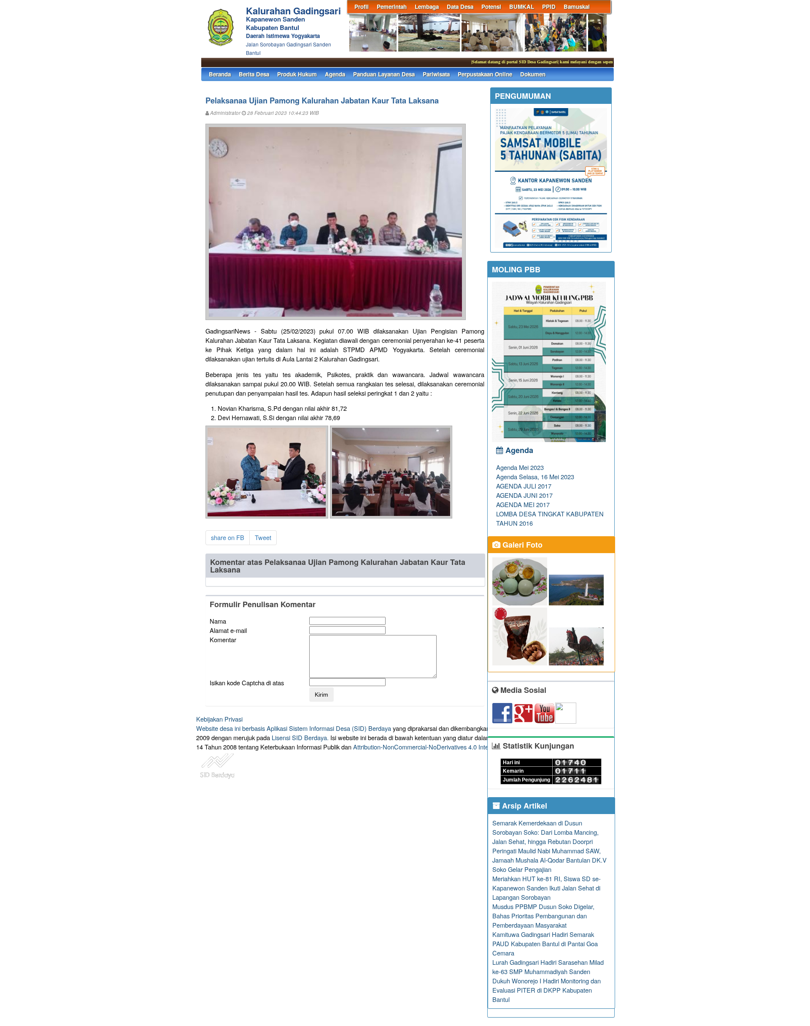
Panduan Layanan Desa (384, 74)
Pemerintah (392, 7)
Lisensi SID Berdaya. (300, 737)
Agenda (335, 74)
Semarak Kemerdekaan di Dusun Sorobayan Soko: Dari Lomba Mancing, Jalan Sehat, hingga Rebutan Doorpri (545, 832)
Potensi (491, 7)
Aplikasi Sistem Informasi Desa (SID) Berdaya (329, 728)
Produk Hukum (297, 74)
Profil (361, 7)
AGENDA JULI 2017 (523, 485)
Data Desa (460, 7)
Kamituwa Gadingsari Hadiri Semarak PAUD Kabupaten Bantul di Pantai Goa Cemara (545, 943)
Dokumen (532, 74)
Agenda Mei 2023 (520, 467)
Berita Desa (254, 74)
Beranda (220, 74)
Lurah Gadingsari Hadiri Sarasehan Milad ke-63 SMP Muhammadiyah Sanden (548, 967)
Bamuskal (577, 7)
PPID (549, 7)
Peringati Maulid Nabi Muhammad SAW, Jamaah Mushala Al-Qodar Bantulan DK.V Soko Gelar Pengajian (549, 860)
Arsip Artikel (523, 805)
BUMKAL (521, 7)
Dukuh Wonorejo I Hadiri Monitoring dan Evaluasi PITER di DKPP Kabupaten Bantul (546, 990)
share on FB (227, 537)
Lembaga (427, 7)
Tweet (263, 537)
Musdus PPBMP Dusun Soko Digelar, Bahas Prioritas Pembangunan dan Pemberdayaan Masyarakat (543, 915)
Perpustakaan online (485, 74)
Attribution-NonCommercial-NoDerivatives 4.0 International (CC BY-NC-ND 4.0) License (472, 746)
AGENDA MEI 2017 (523, 504)
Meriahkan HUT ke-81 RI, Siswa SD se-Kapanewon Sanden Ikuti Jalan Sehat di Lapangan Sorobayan (546, 887)
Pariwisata (436, 74)
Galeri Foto (521, 544)
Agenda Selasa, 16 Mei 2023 (535, 476)
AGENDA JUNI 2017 (524, 495)
